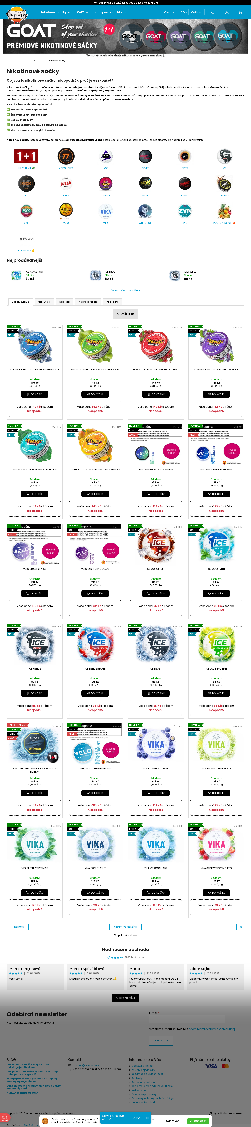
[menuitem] (55, 12)
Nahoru (19, 927)
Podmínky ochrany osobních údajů (153, 1098)
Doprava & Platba (142, 1066)
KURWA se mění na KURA (22, 1093)
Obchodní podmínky (144, 1094)
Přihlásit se (161, 1040)
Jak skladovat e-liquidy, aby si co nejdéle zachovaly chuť (34, 1087)
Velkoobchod (139, 1090)
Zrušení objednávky (143, 1070)
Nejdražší (64, 301)
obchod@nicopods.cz (86, 1065)
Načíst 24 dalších (125, 927)
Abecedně (113, 301)
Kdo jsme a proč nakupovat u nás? (152, 1086)
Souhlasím (199, 1121)
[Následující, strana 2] (233, 927)
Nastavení (173, 1121)
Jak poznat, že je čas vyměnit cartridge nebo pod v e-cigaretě (33, 1073)
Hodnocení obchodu (125, 949)
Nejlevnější (44, 301)
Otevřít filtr (125, 314)
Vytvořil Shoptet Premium (229, 1113)
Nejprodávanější (88, 301)
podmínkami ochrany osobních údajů (212, 1029)
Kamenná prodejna (143, 1082)
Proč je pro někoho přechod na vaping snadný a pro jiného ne (32, 1080)
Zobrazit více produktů (124, 290)
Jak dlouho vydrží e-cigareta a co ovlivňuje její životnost (29, 1066)
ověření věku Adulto (33, 1125)
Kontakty (137, 1078)
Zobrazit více (125, 998)
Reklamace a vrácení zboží (148, 1074)
